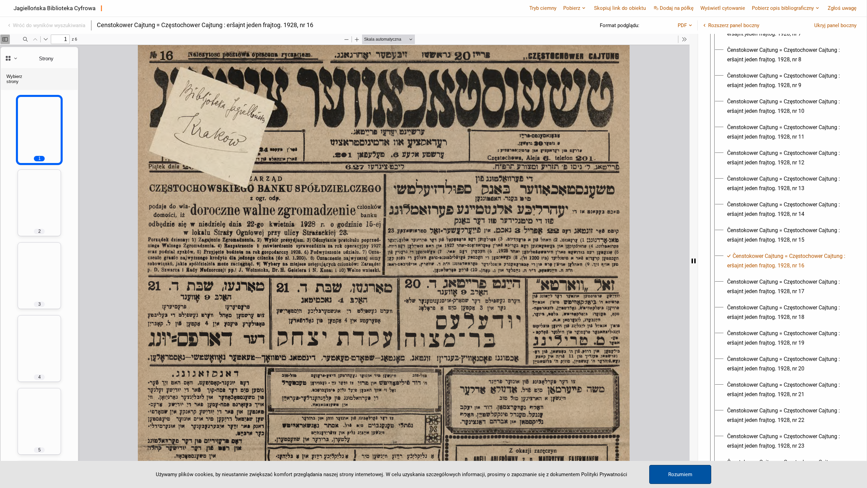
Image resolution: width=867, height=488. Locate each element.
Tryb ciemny (542, 8)
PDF (682, 25)
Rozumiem (680, 474)
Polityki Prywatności (604, 474)
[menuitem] (788, 54)
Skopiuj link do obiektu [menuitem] (620, 8)
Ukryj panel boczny (835, 25)
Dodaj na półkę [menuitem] (677, 8)
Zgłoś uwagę (842, 8)
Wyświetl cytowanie (722, 8)
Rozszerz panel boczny (733, 25)
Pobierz (571, 8)
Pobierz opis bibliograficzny (783, 8)
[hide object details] (694, 261)
